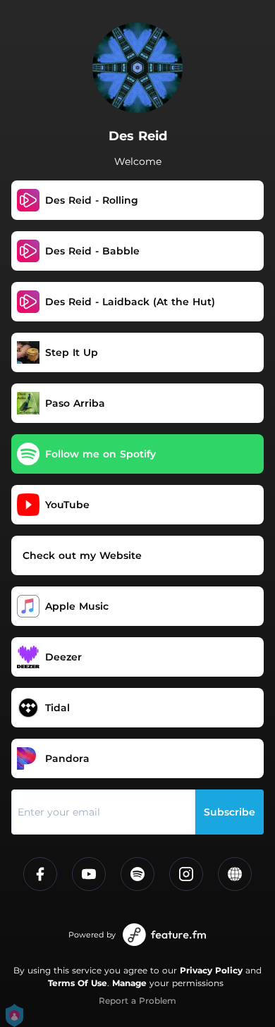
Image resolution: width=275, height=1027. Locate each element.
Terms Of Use (77, 983)
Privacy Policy (211, 970)
